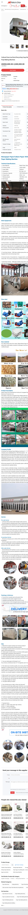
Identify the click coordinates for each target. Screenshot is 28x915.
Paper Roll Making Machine (7, 899)
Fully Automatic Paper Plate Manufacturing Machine (12, 887)
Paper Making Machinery (20, 893)
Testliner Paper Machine (6, 867)
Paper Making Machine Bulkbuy (8, 903)
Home (2, 9)
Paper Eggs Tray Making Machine (19, 869)
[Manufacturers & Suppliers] (14, 2)
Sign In (3, 100)
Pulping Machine (15, 884)
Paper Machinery (23, 9)
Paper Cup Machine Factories (8, 896)
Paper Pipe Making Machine (21, 899)
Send (12, 792)
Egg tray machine (4, 872)
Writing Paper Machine (5, 869)
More (2, 905)
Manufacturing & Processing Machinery (12, 9)
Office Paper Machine (17, 872)
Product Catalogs (19, 864)
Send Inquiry (13, 70)
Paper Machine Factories (7, 893)
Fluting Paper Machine (17, 867)
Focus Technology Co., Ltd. (16, 909)
